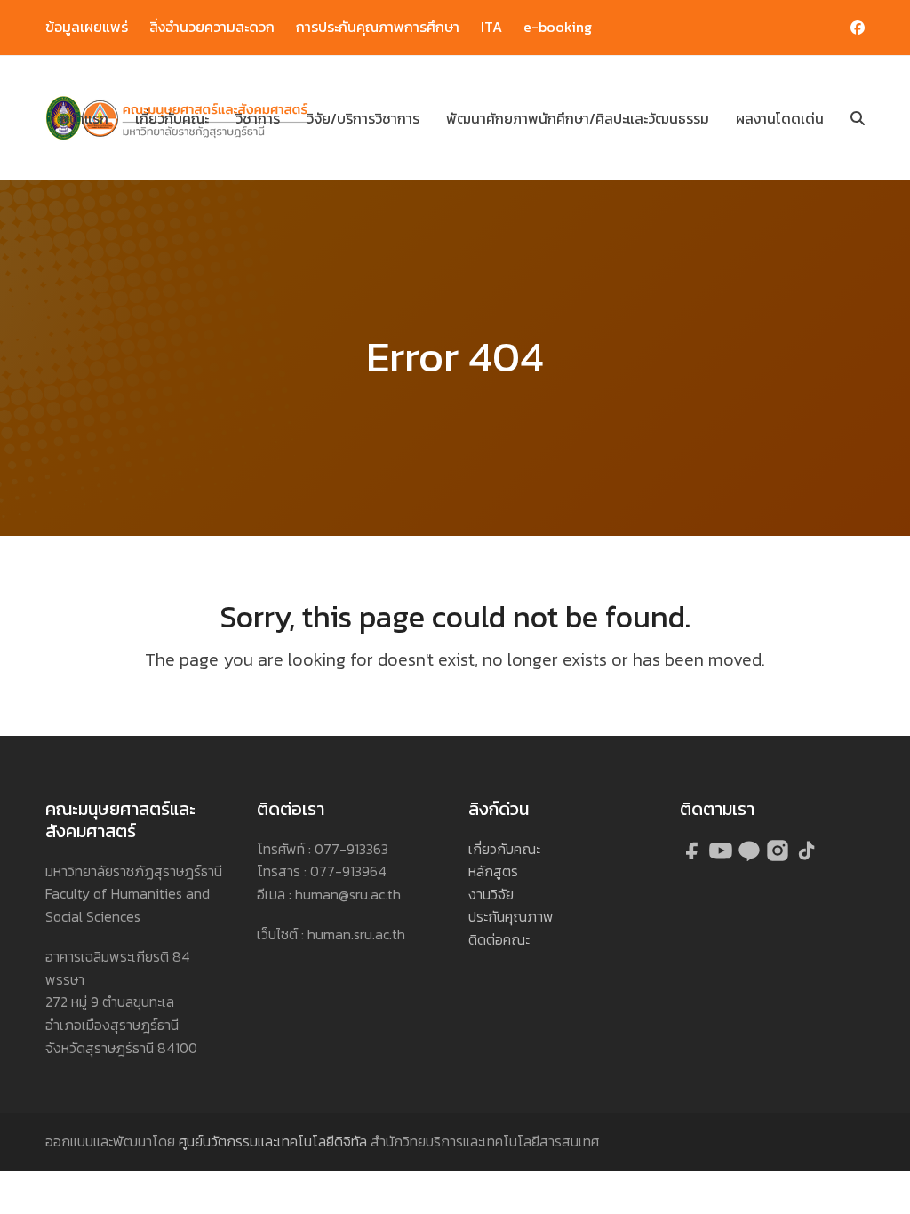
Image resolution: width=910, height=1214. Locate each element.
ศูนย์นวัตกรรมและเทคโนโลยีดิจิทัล (273, 1141)
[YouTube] (722, 857)
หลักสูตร (493, 871)
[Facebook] (694, 857)
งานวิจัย (491, 894)
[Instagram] (779, 857)
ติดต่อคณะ (499, 939)
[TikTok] (806, 857)
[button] (857, 118)
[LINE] (751, 857)
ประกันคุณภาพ (511, 916)
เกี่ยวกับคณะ (504, 848)
